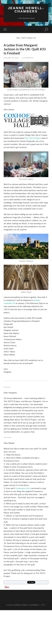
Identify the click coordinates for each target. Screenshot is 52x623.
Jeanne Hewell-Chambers (26, 9)
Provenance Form (23, 488)
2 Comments (27, 58)
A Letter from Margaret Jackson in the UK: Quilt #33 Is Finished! (25, 49)
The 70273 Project (33, 138)
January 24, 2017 (11, 58)
